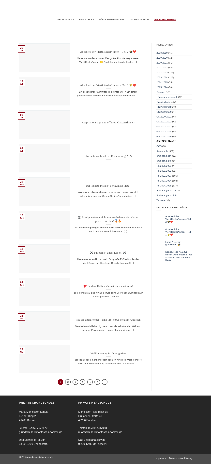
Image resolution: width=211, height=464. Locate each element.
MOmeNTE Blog (140, 19)
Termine (160, 200)
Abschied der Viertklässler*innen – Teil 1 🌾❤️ (108, 85)
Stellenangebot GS (166, 190)
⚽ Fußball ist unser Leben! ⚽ (108, 252)
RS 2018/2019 (163, 156)
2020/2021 (162, 62)
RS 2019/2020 (163, 161)
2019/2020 (162, 57)
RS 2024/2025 (163, 185)
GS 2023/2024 (164, 131)
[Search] (179, 20)
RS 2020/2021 (163, 166)
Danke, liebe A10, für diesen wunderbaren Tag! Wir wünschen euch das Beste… (178, 255)
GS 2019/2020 (164, 112)
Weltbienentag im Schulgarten (108, 353)
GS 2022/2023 (164, 126)
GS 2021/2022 (164, 121)
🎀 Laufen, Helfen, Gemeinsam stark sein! (108, 286)
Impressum (161, 458)
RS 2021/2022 (163, 170)
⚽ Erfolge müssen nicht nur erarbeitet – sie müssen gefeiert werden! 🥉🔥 (108, 219)
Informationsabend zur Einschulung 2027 (108, 156)
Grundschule (66, 19)
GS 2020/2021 (164, 116)
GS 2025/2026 (164, 141)
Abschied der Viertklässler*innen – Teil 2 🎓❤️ (108, 51)
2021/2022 (162, 67)
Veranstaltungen (165, 19)
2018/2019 (162, 52)
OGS (159, 146)
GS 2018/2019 (164, 107)
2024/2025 (162, 82)
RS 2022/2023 (163, 175)
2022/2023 (162, 72)
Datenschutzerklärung (180, 458)
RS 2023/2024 (163, 180)
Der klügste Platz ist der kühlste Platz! (108, 185)
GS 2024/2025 (164, 136)
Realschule (86, 19)
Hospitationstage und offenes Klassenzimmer (108, 122)
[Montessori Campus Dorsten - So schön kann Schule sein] (31, 19)
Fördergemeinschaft (112, 19)
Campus (160, 92)
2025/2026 (162, 87)
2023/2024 (162, 77)
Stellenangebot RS (166, 195)
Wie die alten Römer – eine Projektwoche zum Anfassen (108, 319)
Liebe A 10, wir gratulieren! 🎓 (173, 243)
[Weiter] (104, 382)
